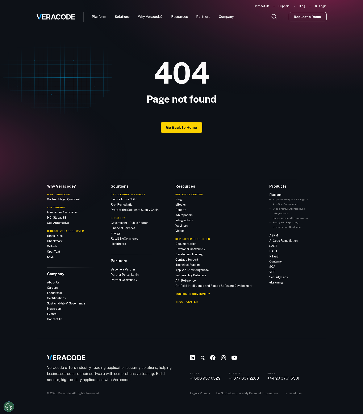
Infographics (184, 220)
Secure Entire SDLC (124, 199)
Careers (52, 287)
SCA (272, 266)
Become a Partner (123, 269)
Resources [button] (179, 17)
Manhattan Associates (62, 212)
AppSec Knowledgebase (192, 270)
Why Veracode (58, 194)
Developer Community (190, 249)
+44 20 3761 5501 (283, 378)
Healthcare (118, 244)
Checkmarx (55, 241)
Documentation (185, 244)
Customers (56, 207)
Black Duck (55, 236)
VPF (272, 272)
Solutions (122, 17)
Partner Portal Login (125, 274)
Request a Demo (307, 17)
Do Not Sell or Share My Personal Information (247, 393)
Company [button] (226, 17)
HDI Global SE (56, 217)
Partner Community (124, 280)
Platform (99, 17)
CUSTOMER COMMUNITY (192, 294)
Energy (115, 233)
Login (322, 6)
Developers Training (189, 254)
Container (276, 261)
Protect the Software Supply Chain (135, 210)
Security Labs (278, 277)
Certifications (56, 298)
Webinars (181, 225)
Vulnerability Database (190, 275)
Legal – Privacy (200, 393)
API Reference (185, 280)
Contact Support (186, 259)
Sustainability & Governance (66, 303)
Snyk (50, 257)
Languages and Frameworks (290, 218)
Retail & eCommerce (124, 238)
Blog (302, 6)
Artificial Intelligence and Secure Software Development (214, 285)
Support (284, 6)
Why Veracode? (150, 17)
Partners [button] (203, 17)
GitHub (52, 246)
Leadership (54, 293)
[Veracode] (54, 15)
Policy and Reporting (286, 222)
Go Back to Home (181, 127)
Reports (180, 210)
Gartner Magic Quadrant (63, 199)
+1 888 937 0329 (205, 378)
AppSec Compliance (285, 204)
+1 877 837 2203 (244, 378)
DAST (273, 251)
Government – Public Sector (129, 223)
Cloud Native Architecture (289, 208)
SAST (273, 246)
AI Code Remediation (283, 240)
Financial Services (123, 228)
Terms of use (293, 393)
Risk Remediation (122, 204)
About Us (53, 282)
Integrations (280, 213)
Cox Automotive (58, 223)
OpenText (53, 251)
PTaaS (274, 256)
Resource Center (189, 194)
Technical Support (187, 264)
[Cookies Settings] (9, 406)
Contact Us (261, 6)
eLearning (276, 282)
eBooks (180, 204)
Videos (179, 230)
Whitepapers (184, 215)
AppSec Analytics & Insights (290, 199)
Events (52, 314)
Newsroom (54, 308)
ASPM (273, 235)
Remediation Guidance (287, 227)
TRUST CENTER (186, 301)
